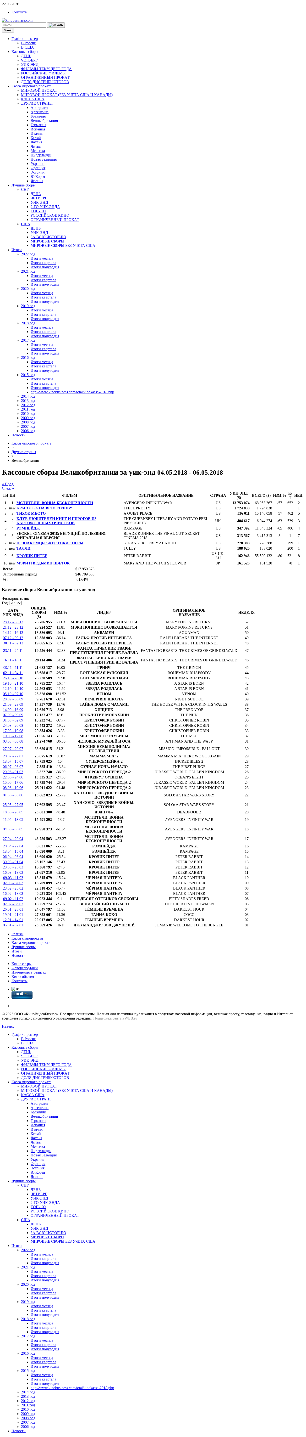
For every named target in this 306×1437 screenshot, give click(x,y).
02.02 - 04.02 (13, 904)
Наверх (8, 1026)
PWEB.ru (129, 1018)
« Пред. (8, 484)
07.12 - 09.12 (13, 638)
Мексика (38, 151)
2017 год (28, 340)
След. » (8, 488)
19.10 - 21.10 (13, 683)
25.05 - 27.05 (13, 805)
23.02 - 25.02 (13, 888)
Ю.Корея (38, 177)
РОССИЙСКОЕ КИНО (50, 215)
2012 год (28, 405)
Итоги (16, 250)
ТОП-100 (38, 211)
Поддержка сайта (107, 1018)
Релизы (17, 934)
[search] (56, 25)
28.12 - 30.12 (13, 622)
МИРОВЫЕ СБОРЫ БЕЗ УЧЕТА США (63, 245)
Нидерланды (41, 155)
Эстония (37, 172)
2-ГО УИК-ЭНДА (45, 207)
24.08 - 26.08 (13, 725)
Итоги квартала (43, 263)
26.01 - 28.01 (13, 909)
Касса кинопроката (27, 938)
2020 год (28, 289)
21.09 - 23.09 (13, 704)
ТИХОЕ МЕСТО (31, 513)
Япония (37, 181)
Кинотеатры (21, 964)
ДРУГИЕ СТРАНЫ (37, 103)
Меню (8, 30)
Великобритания (44, 120)
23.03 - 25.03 (13, 867)
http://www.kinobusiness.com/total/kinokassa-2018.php (72, 392)
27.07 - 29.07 (13, 749)
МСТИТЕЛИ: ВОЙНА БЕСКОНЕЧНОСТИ (54, 503)
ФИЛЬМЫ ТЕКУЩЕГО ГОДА (46, 69)
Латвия (36, 142)
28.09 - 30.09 (13, 699)
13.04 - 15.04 (13, 851)
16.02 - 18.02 (13, 893)
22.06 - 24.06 (13, 777)
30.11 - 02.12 (13, 643)
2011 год (28, 409)
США (25, 224)
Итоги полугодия (45, 267)
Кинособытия (22, 977)
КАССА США (32, 99)
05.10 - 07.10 (13, 694)
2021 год (28, 271)
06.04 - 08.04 (13, 857)
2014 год (28, 396)
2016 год (28, 357)
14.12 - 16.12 (13, 633)
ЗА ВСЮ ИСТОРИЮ (48, 237)
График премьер (24, 39)
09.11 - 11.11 (13, 667)
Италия (37, 133)
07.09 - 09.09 (13, 715)
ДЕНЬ (26, 56)
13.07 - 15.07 (13, 761)
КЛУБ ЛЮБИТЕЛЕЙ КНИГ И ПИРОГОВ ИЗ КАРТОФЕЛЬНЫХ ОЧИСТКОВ (56, 521)
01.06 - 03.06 (13, 795)
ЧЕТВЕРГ (29, 60)
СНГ (25, 189)
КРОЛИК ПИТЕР (31, 556)
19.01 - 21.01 (13, 915)
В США (27, 47)
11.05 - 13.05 (13, 819)
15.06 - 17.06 (13, 782)
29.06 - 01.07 (13, 772)
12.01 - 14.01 (13, 920)
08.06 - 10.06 (13, 788)
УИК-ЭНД (29, 64)
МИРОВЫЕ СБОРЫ (47, 241)
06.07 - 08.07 (13, 767)
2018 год (28, 323)
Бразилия (38, 116)
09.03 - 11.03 (13, 878)
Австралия (39, 108)
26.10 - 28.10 (13, 678)
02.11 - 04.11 (13, 673)
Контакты (19, 12)
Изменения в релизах (28, 972)
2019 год (28, 306)
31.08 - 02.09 (13, 720)
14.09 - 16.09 (13, 710)
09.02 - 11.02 (13, 899)
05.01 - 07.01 (13, 925)
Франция (38, 168)
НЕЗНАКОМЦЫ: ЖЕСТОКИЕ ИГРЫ (49, 543)
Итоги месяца (42, 258)
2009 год (28, 418)
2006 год (28, 431)
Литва (36, 146)
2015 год (28, 375)
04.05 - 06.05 (13, 829)
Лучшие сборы (23, 185)
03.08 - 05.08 (13, 741)
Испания (38, 129)
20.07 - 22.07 (13, 756)
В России (28, 43)
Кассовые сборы (24, 52)
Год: (5, 603)
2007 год (28, 426)
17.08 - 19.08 (13, 731)
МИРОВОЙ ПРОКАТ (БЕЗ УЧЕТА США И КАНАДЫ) (67, 95)
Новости (18, 435)
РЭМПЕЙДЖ (28, 528)
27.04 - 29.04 (13, 839)
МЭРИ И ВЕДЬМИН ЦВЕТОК (43, 563)
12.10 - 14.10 (13, 689)
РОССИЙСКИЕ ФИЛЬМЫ (43, 73)
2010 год (28, 413)
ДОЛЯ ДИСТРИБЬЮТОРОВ (45, 82)
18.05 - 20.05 (13, 812)
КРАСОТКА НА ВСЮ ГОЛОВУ (44, 508)
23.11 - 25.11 (13, 650)
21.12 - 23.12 (13, 627)
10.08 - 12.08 (13, 736)
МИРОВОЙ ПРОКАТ (39, 90)
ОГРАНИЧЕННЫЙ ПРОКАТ (45, 77)
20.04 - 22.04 (13, 846)
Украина (37, 164)
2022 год (28, 254)
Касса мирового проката (31, 86)
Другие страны (23, 452)
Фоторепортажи (24, 968)
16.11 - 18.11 (13, 660)
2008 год (28, 422)
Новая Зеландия (44, 159)
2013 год (28, 401)
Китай (36, 138)
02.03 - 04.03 (13, 883)
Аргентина (40, 112)
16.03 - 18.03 (13, 872)
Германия (38, 125)
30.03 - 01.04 (13, 862)
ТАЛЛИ (23, 548)
